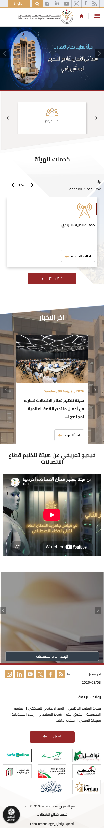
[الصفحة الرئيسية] (81, 16)
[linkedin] (57, 4)
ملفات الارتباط (65, 720)
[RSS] (94, 4)
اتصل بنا (55, 736)
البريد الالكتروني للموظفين (46, 708)
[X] (76, 4)
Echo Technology (42, 824)
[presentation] (96, 118)
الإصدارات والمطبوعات (52, 656)
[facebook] (86, 4)
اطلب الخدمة (81, 256)
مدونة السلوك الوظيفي (84, 708)
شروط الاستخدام (50, 714)
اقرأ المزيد (72, 435)
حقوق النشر (74, 714)
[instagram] (47, 4)
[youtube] (66, 4)
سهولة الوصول (90, 720)
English (18, 3)
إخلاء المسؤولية (23, 714)
